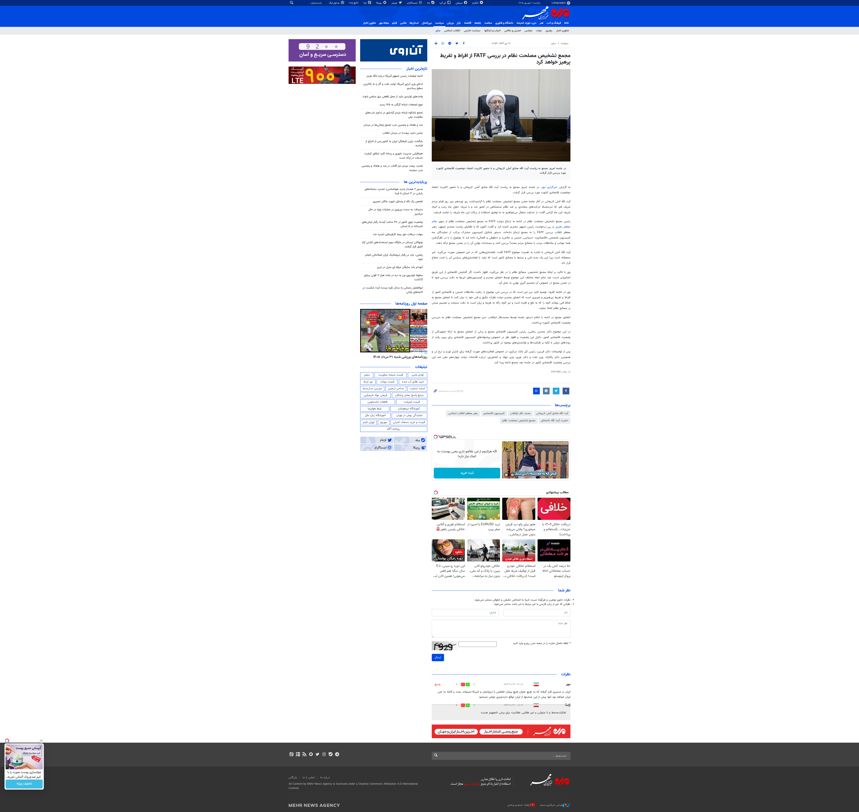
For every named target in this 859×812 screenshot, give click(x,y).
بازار (459, 23)
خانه (566, 23)
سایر (438, 30)
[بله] (330, 755)
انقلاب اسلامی (452, 30)
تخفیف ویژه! (24, 784)
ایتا (365, 3)
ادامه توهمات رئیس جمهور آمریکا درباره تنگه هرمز (394, 76)
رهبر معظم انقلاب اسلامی (463, 413)
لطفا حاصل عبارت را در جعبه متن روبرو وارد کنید (541, 643)
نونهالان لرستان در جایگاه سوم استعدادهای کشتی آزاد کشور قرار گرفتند (392, 244)
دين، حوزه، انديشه (526, 23)
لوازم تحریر (418, 375)
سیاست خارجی (472, 30)
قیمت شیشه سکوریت (390, 375)
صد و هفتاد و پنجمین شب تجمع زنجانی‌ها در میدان (393, 125)
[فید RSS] (304, 755)
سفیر (367, 375)
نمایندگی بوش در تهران (409, 415)
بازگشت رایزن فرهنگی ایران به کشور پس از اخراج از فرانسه (394, 143)
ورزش (450, 23)
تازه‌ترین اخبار (416, 69)
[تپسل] (435, 437)
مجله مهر (384, 23)
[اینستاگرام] (324, 755)
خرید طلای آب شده (413, 382)
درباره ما (325, 777)
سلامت (488, 23)
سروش (459, 3)
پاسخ (437, 684)
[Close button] (41, 740)
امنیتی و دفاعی (512, 30)
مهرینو (383, 422)
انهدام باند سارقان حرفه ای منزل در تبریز (400, 267)
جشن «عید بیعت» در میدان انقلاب (403, 133)
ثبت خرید (467, 473)
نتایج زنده (354, 3)
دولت (539, 30)
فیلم (394, 23)
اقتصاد (467, 23)
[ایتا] (291, 755)
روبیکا (379, 3)
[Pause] (506, 475)
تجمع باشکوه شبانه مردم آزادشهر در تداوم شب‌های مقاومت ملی (394, 115)
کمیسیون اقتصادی (494, 413)
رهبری (549, 30)
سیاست (439, 23)
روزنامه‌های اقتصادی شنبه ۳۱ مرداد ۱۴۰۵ (398, 357)
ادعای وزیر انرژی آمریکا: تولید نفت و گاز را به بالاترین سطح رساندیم (393, 86)
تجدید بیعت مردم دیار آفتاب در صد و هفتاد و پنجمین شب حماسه (392, 168)
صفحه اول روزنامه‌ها (411, 304)
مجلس (528, 30)
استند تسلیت (417, 388)
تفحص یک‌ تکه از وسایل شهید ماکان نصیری (398, 201)
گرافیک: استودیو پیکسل (519, 805)
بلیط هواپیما (375, 408)
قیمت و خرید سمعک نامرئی (409, 422)
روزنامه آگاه (393, 429)
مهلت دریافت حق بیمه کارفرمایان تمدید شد (398, 234)
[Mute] (512, 475)
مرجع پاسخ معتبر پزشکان (409, 395)
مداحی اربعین (396, 388)
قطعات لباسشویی (377, 402)
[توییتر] (317, 755)
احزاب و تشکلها (492, 30)
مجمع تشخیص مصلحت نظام (519, 420)
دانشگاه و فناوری (504, 23)
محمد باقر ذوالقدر (520, 413)
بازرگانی (293, 777)
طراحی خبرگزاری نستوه (551, 805)
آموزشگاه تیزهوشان (409, 408)
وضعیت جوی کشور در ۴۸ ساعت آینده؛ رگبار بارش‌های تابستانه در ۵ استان (392, 224)
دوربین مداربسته (372, 388)
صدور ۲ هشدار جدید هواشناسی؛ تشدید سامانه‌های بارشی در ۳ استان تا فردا (394, 191)
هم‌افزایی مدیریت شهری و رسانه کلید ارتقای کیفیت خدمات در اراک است (393, 155)
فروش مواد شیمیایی (375, 395)
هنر (541, 23)
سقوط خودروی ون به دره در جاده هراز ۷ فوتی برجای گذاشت (393, 277)
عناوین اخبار (562, 30)
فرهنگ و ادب (553, 23)
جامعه (477, 23)
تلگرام (475, 3)
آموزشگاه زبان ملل (375, 415)
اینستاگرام (412, 3)
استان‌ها (414, 23)
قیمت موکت (387, 382)
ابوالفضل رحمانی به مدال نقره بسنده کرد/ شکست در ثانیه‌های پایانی (392, 290)
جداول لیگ (334, 3)
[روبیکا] (311, 755)
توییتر (394, 3)
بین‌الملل (427, 23)
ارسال (438, 657)
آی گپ (443, 3)
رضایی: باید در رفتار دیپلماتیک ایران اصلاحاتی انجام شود (394, 257)
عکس (403, 23)
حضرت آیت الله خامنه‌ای (554, 420)
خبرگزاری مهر (549, 187)
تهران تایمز (368, 422)
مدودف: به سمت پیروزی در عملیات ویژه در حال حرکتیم (395, 211)
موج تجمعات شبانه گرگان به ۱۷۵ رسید (401, 104)
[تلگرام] (337, 755)
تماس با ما (309, 777)
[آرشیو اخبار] (298, 755)
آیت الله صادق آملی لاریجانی (552, 413)
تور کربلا (368, 382)
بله (429, 3)
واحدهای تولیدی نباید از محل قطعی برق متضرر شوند (392, 96)
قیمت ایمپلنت (412, 402)
